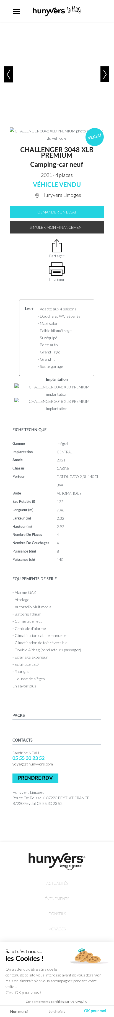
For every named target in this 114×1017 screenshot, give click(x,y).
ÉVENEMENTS (57, 899)
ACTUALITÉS (57, 884)
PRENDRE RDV (35, 778)
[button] (17, 11)
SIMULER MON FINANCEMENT (57, 227)
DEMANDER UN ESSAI (56, 212)
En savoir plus (24, 686)
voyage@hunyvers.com (32, 764)
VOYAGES (57, 929)
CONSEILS (57, 914)
